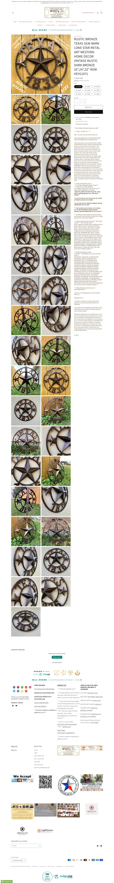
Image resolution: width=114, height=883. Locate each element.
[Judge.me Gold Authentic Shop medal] (56, 672)
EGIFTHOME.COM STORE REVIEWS (44, 689)
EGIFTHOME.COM (18, 866)
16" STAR (78, 86)
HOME (35, 753)
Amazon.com (97, 700)
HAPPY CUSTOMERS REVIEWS (41, 767)
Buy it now (88, 112)
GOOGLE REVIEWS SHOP (41, 703)
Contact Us (7, 881)
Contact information (69, 866)
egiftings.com (67, 727)
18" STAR (87, 86)
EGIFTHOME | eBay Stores (95, 697)
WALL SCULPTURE (39, 759)
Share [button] (77, 335)
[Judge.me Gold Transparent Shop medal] (63, 672)
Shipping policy (59, 866)
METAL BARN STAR (39, 756)
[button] (13, 13)
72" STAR (96, 94)
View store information (82, 124)
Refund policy (35, 866)
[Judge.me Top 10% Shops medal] (77, 672)
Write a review (57, 657)
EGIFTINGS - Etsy (93, 693)
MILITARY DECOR (38, 764)
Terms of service (51, 866)
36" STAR (87, 90)
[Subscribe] (39, 846)
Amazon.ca (98, 704)
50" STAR (78, 94)
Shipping (76, 80)
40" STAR (96, 90)
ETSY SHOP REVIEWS (40, 706)
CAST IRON (37, 762)
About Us (14, 746)
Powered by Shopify (26, 866)
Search (36, 750)
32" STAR (78, 90)
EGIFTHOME (94, 723)
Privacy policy (43, 866)
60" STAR (87, 94)
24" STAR (96, 86)
